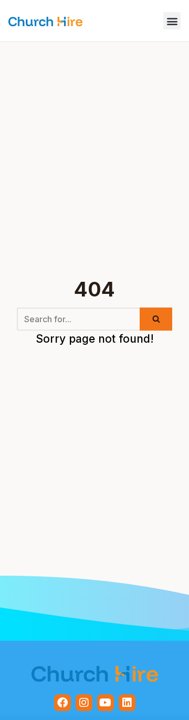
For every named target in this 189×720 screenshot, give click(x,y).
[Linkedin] (127, 702)
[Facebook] (62, 702)
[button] (172, 20)
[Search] (156, 319)
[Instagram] (84, 702)
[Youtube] (105, 702)
